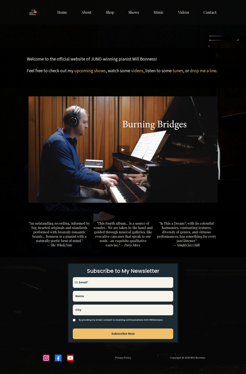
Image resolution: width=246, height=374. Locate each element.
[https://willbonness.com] (33, 12)
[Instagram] (46, 358)
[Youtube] (70, 358)
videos (137, 71)
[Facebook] (58, 358)
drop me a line (203, 71)
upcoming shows (90, 71)
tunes (178, 71)
